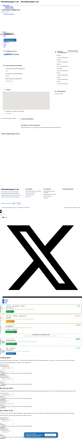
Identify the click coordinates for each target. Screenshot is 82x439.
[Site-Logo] (10, 3)
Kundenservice (30, 194)
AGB (79, 207)
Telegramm (6, 300)
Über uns (5, 32)
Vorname (2, 402)
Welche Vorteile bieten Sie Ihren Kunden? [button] (13, 78)
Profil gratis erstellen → (11, 343)
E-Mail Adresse (3, 364)
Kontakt (45, 198)
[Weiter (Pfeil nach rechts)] (1, 215)
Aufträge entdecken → (11, 353)
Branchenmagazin (30, 193)
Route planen (8, 113)
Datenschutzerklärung (13, 373)
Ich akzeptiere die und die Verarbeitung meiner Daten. (17, 373)
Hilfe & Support (47, 196)
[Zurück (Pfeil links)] (0, 215)
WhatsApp (6, 299)
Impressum (67, 207)
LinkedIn (5, 301)
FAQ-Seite (42, 413)
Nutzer (33, 127)
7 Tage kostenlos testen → (11, 331)
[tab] (27, 68)
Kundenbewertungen (9, 34)
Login (1, 34)
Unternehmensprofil (8, 33)
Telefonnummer (3, 366)
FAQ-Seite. (29, 415)
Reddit (5, 302)
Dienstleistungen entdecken (33, 191)
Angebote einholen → (50, 434)
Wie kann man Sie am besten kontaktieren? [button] (13, 73)
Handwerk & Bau (9, 6)
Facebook (5, 217)
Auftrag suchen (6, 5)
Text (1, 370)
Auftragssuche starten (49, 194)
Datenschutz (73, 207)
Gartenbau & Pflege (9, 7)
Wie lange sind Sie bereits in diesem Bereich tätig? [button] (15, 68)
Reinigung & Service (9, 8)
